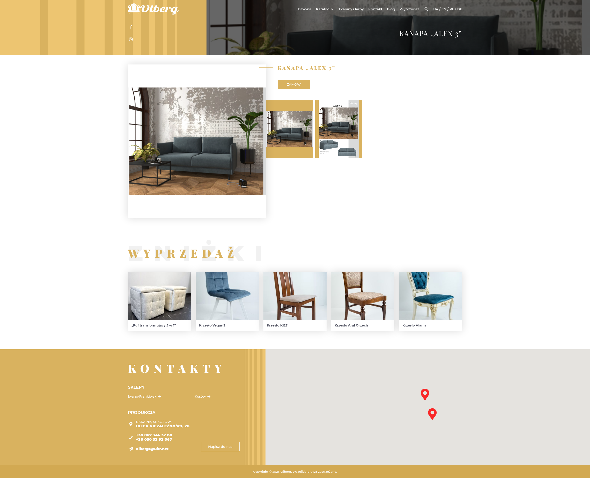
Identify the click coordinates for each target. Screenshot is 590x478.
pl (452, 9)
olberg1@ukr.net (152, 449)
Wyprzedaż (409, 9)
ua (435, 9)
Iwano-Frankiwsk (142, 396)
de (459, 9)
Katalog (323, 9)
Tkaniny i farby (351, 9)
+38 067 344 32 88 (154, 435)
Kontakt (375, 9)
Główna (304, 9)
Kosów (201, 396)
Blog (391, 9)
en (444, 9)
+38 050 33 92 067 (154, 439)
